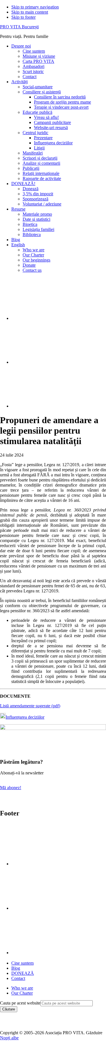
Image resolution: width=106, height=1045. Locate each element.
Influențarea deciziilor (25, 717)
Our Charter (22, 993)
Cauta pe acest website (20, 1003)
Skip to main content (29, 12)
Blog (15, 968)
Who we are (22, 988)
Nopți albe (9, 1037)
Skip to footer (23, 17)
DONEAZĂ (22, 973)
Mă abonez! (10, 787)
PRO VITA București (19, 26)
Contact (18, 978)
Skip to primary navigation (35, 7)
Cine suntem (22, 963)
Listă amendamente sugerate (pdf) (30, 705)
